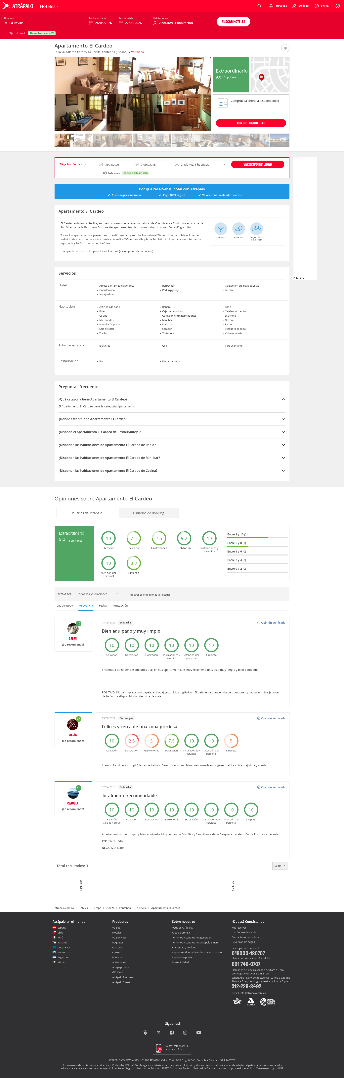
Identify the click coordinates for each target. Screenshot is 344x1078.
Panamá (62, 942)
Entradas (117, 957)
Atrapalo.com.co (64, 908)
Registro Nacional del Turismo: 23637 (147, 1068)
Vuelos (116, 927)
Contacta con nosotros (245, 937)
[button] (285, 48)
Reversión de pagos (243, 942)
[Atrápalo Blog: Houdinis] (145, 1032)
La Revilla (141, 908)
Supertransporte (182, 957)
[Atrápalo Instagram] (185, 1032)
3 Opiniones (230, 77)
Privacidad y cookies (184, 947)
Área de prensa (181, 932)
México (62, 962)
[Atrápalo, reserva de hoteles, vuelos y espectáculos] (18, 6)
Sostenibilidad (180, 962)
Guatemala (64, 952)
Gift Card (117, 972)
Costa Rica (64, 947)
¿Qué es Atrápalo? (182, 927)
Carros (116, 952)
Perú (60, 937)
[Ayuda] (321, 6)
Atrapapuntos (120, 967)
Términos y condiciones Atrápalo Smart (195, 942)
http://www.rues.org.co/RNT (266, 1068)
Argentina (63, 957)
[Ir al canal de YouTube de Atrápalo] (198, 1032)
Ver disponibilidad (257, 164)
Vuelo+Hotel (119, 937)
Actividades (119, 962)
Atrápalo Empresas (123, 977)
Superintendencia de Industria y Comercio (197, 952)
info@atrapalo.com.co (253, 993)
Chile (60, 932)
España (110, 908)
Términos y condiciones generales (192, 937)
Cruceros (117, 947)
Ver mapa (137, 52)
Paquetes (117, 942)
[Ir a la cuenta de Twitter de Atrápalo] (158, 1032)
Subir (278, 866)
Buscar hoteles (233, 21)
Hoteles (83, 908)
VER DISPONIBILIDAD (251, 122)
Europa (97, 908)
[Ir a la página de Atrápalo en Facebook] (172, 1032)
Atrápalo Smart (121, 982)
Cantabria (125, 908)
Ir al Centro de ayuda (244, 932)
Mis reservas (239, 927)
